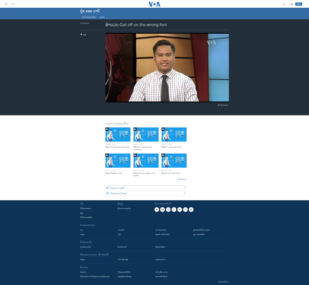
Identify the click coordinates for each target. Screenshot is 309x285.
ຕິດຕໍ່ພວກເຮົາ (122, 247)
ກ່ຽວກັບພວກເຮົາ (85, 247)
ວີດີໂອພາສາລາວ (85, 208)
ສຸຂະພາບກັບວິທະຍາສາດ (201, 230)
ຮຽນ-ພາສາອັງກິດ (199, 234)
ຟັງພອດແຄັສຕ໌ (160, 247)
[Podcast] (185, 209)
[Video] (291, 4)
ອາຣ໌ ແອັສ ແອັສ (123, 259)
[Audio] (284, 4)
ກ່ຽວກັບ (102, 17)
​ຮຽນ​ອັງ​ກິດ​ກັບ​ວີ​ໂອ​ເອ (124, 276)
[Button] (83, 35)
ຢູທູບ (82, 213)
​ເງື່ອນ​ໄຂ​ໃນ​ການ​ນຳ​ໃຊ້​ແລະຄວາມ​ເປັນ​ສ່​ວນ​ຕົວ (95, 276)
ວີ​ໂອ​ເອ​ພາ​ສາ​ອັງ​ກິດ (124, 272)
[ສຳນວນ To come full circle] (174, 134)
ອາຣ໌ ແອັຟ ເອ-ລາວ (161, 272)
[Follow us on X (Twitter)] (174, 209)
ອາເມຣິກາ (121, 230)
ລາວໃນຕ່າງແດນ (160, 230)
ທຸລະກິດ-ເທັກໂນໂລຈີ (162, 234)
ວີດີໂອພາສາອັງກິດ (86, 217)
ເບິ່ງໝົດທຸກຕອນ (182, 179)
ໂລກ (119, 234)
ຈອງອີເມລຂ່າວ (160, 259)
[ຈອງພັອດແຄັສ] (191, 209)
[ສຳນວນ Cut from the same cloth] (117, 134)
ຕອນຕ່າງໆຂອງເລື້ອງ (89, 17)
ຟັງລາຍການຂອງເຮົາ (124, 208)
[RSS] (179, 209)
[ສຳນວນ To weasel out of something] (146, 134)
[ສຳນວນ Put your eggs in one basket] (146, 161)
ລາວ (81, 230)
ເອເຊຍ (82, 234)
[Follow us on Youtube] (162, 209)
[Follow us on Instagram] (168, 209)
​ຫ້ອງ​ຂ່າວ (83, 272)
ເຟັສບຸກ (82, 259)
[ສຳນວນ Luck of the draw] (174, 161)
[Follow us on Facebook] (156, 209)
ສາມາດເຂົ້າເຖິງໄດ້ (161, 276)
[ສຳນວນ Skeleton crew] (117, 161)
